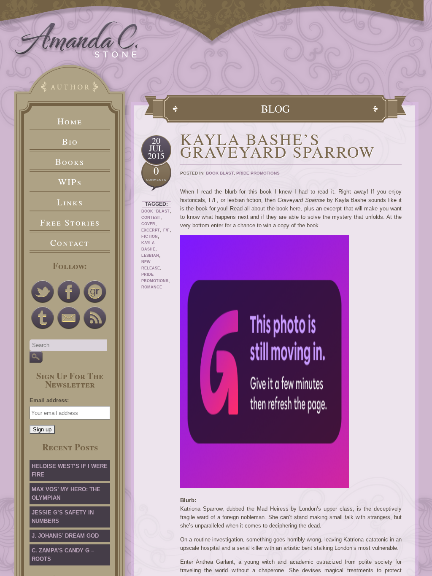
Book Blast (155, 211)
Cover (148, 224)
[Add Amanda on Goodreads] (95, 291)
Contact (69, 242)
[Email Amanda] (68, 318)
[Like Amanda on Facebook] (68, 291)
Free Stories (70, 222)
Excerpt (150, 230)
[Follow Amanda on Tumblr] (42, 318)
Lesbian (150, 255)
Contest (150, 217)
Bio (70, 141)
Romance (151, 287)
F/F (166, 230)
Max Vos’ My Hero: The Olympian (66, 493)
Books (69, 161)
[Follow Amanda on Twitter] (42, 291)
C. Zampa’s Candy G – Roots (63, 554)
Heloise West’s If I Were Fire (70, 470)
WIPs (70, 182)
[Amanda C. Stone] (77, 56)
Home (69, 121)
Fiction (149, 236)
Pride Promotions (258, 173)
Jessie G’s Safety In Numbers (63, 516)
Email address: (49, 400)
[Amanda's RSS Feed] (95, 318)
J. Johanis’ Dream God (65, 536)
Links (70, 202)
